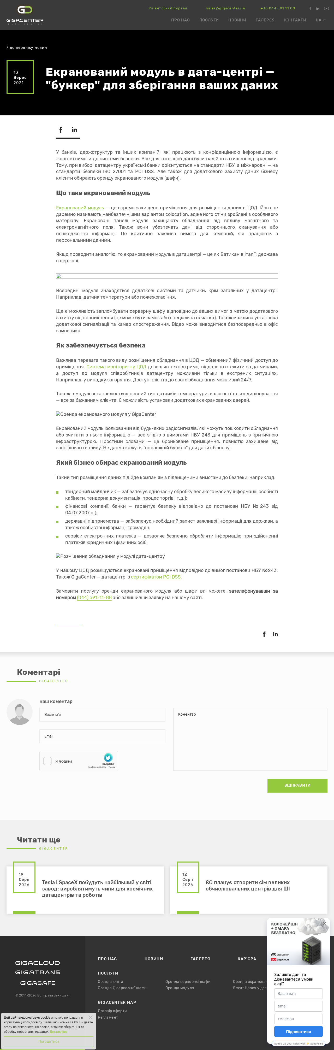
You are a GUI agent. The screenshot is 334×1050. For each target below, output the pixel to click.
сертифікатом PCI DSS (156, 577)
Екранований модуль (80, 208)
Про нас (180, 20)
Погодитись (48, 1041)
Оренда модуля (179, 988)
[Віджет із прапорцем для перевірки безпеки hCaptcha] (78, 761)
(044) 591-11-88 (94, 597)
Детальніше (58, 1032)
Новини (237, 20)
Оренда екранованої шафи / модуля (267, 982)
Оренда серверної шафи (188, 982)
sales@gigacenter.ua (225, 8)
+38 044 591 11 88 (278, 8)
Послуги (209, 20)
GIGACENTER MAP (117, 1002)
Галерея (265, 20)
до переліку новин (28, 48)
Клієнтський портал (168, 8)
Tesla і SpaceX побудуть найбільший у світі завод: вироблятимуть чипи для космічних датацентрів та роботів (97, 889)
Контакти (295, 20)
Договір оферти (112, 1011)
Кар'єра (247, 959)
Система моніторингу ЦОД (117, 367)
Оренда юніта (110, 982)
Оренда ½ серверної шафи (122, 988)
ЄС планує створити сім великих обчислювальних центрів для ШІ (248, 886)
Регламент (108, 1018)
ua (318, 20)
